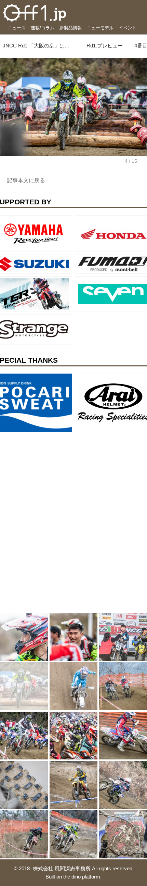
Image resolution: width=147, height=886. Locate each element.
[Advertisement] (51, 477)
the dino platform (81, 877)
